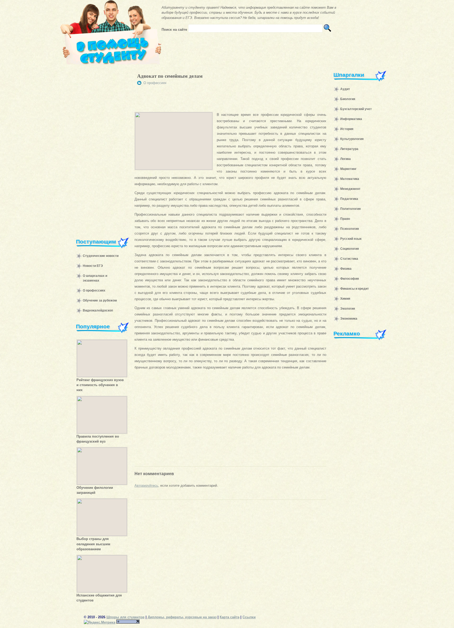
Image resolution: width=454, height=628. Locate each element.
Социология (349, 249)
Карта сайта (229, 617)
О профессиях (94, 290)
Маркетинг (348, 169)
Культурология (352, 139)
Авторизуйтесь (146, 485)
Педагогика (349, 199)
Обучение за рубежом (100, 300)
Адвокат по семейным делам (170, 76)
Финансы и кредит (354, 288)
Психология (349, 229)
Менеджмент (350, 189)
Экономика (348, 318)
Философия (349, 279)
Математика (349, 179)
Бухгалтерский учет (356, 109)
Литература (349, 149)
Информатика (351, 119)
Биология (347, 99)
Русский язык (351, 239)
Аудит (345, 89)
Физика (346, 269)
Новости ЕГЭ (93, 266)
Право (345, 219)
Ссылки (249, 617)
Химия (345, 298)
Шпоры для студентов (125, 617)
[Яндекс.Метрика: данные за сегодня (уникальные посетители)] (99, 622)
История (346, 129)
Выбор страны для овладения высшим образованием (93, 544)
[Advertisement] (100, 148)
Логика (345, 159)
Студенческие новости (100, 256)
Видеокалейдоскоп (98, 310)
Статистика (349, 259)
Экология (347, 308)
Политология (350, 209)
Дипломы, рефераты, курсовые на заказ (182, 617)
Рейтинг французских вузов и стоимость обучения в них (100, 385)
